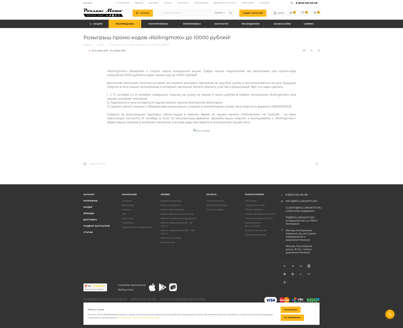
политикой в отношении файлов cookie (139, 317)
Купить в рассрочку (216, 205)
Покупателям (254, 194)
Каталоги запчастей (255, 230)
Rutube (308, 274)
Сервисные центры (171, 200)
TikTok (300, 274)
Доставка (90, 219)
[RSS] (311, 50)
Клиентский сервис (255, 234)
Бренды (88, 213)
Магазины (90, 200)
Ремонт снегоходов (171, 238)
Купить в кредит (215, 209)
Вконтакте (284, 266)
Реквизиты (128, 222)
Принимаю (290, 310)
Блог (124, 214)
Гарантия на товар (255, 205)
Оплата (211, 194)
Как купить (251, 200)
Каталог (89, 194)
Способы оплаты (215, 200)
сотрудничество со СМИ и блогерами (302, 220)
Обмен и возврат (254, 209)
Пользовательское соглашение (105, 299)
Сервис (165, 194)
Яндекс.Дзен (292, 274)
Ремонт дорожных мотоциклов (177, 214)
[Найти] (230, 12)
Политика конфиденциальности (182, 299)
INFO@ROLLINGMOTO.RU (302, 201)
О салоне (127, 200)
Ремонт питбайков (171, 205)
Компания (129, 194)
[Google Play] (163, 287)
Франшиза (128, 205)
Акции (87, 207)
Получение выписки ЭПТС (259, 218)
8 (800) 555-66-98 (306, 2)
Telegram (292, 266)
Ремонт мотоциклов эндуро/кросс (178, 218)
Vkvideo (308, 266)
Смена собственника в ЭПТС (260, 214)
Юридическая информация (137, 227)
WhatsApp (284, 274)
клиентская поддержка (303, 209)
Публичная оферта (144, 299)
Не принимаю (292, 318)
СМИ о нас (127, 218)
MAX (284, 282)
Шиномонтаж (168, 242)
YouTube (300, 266)
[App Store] (152, 287)
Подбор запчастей (96, 226)
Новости (126, 209)
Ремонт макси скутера (172, 209)
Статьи (88, 232)
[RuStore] (173, 287)
